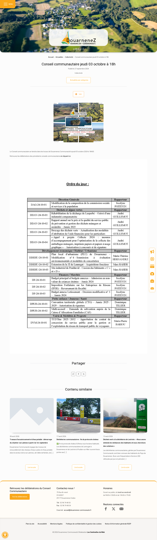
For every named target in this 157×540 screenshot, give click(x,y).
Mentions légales (56, 524)
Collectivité (69, 57)
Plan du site (30, 524)
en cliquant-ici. (66, 156)
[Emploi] (152, 281)
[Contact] (152, 288)
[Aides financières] (152, 259)
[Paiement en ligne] (152, 266)
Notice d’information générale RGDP (118, 524)
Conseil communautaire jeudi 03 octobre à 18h (79, 64)
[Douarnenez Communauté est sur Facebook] (106, 509)
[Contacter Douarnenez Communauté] (121, 509)
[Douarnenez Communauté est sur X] (113, 509)
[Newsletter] (152, 251)
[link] (78, 37)
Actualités (59, 57)
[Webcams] (152, 273)
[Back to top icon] (145, 535)
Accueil (51, 57)
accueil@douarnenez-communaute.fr (77, 510)
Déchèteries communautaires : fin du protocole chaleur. (78, 439)
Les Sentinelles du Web (96, 532)
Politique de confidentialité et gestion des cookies (84, 524)
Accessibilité (42, 524)
